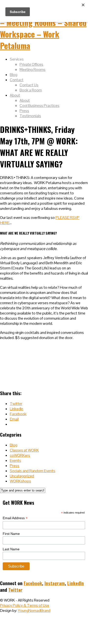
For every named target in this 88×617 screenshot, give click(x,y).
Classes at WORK (24, 450)
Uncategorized (22, 475)
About (15, 95)
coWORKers (20, 455)
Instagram (54, 583)
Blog (13, 74)
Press (24, 110)
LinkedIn (75, 583)
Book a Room (31, 90)
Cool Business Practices (39, 105)
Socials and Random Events (32, 470)
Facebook (33, 583)
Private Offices (31, 64)
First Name (11, 534)
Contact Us (29, 85)
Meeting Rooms (32, 69)
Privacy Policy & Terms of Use (24, 605)
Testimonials (30, 115)
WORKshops (20, 481)
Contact (16, 79)
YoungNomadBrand (34, 610)
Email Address (15, 518)
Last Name (11, 549)
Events (15, 460)
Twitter (15, 589)
